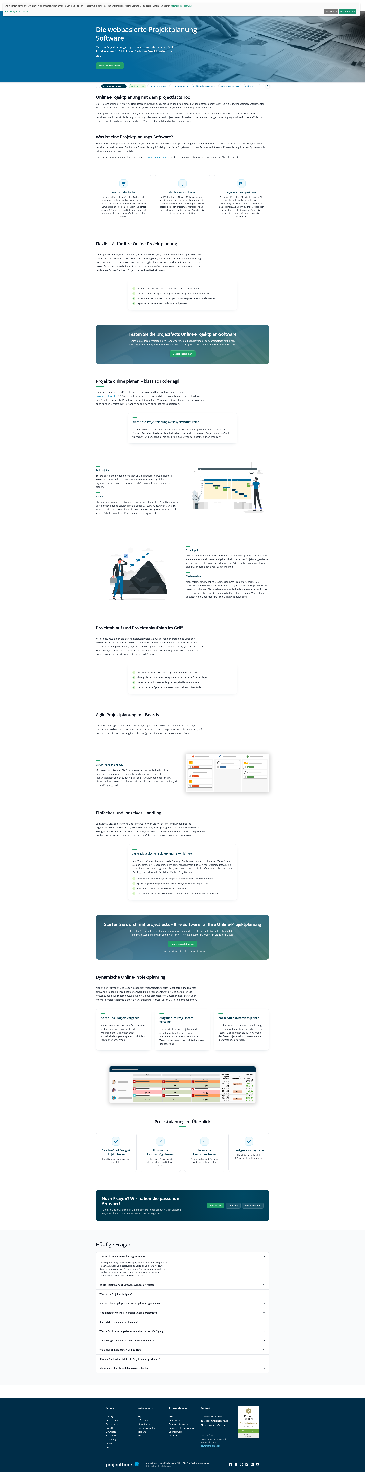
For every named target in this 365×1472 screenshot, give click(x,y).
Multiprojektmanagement (204, 86)
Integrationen (143, 1424)
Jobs (139, 1435)
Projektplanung (137, 86)
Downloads (111, 1431)
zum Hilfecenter (253, 1205)
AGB (171, 1416)
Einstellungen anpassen (16, 11)
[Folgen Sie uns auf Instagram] (241, 1464)
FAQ (108, 1447)
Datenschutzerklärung (179, 1424)
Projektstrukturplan (157, 86)
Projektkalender (252, 86)
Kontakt (214, 1205)
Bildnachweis (175, 1431)
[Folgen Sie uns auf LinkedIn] (252, 1464)
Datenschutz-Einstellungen (158, 1466)
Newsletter (111, 1435)
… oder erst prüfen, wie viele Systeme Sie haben (183, 951)
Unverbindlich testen (109, 65)
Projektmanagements (158, 157)
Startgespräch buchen (183, 943)
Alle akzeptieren (347, 11)
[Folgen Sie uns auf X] (236, 1464)
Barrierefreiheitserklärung (181, 1428)
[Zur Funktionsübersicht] (98, 86)
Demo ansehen (113, 1420)
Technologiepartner (146, 1428)
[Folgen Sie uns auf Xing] (246, 1464)
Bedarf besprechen (182, 353)
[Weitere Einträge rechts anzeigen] (268, 86)
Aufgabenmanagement (230, 86)
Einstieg (109, 1416)
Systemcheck (112, 1424)
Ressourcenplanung (179, 86)
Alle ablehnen (330, 11)
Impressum (174, 1420)
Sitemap (173, 1435)
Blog (139, 1416)
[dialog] (181, 9)
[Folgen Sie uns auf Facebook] (230, 1464)
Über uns (141, 1431)
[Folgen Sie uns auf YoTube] (257, 1464)
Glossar (109, 1443)
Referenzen (142, 1420)
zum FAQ (233, 1205)
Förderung (111, 1439)
